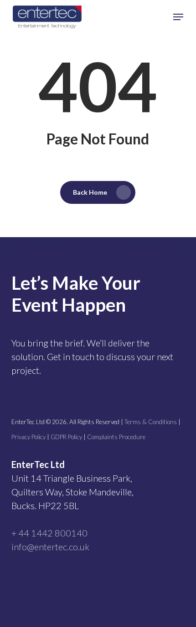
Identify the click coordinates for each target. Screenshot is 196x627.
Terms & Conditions (150, 421)
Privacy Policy (28, 437)
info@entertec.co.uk (50, 546)
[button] (178, 16)
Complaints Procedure (116, 437)
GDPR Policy (66, 437)
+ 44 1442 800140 (49, 532)
